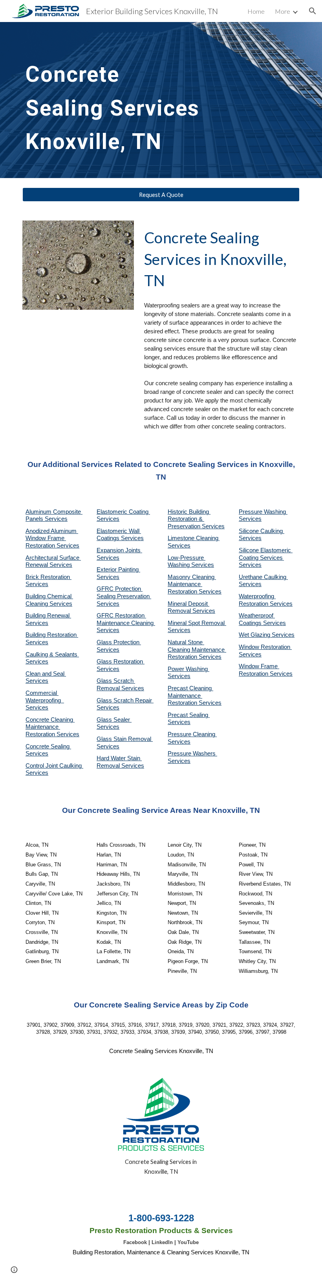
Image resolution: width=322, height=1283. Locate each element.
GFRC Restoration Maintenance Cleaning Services (126, 622)
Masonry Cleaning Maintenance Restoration (192, 584)
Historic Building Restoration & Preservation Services (196, 519)
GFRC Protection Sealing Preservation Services (124, 596)
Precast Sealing (189, 715)
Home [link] (256, 11)
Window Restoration (265, 647)
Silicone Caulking (261, 531)
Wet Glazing (255, 635)
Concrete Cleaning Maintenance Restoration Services (52, 727)
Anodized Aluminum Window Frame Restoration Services (52, 538)
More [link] (282, 11)
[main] (113, 100)
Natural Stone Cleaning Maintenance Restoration (197, 649)
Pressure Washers (192, 753)
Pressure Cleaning (192, 734)
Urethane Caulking (263, 577)
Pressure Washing (263, 512)
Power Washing (188, 669)
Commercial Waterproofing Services (45, 700)
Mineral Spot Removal (197, 623)
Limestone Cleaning (193, 538)
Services (179, 545)
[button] (312, 11)
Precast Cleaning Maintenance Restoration (190, 695)
